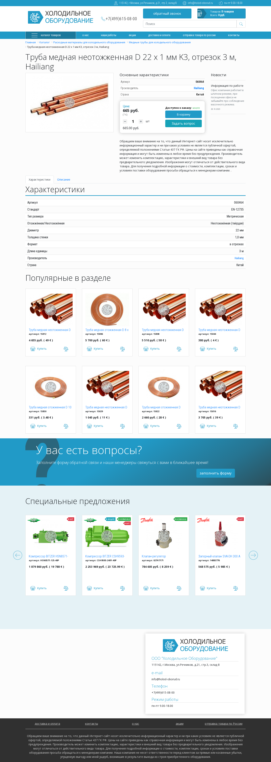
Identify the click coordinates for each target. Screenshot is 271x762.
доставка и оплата (159, 35)
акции (180, 723)
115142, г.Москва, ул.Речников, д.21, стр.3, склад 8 (148, 3)
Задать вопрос (183, 123)
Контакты (233, 35)
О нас (85, 35)
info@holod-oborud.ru (200, 3)
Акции (132, 35)
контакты (91, 723)
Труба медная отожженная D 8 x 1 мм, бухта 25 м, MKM (107, 330)
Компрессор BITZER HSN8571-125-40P (48, 556)
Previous (17, 555)
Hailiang (199, 88)
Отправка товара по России (199, 35)
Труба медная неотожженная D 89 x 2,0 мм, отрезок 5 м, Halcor (163, 330)
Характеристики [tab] (39, 179)
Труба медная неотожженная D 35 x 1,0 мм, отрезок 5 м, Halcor (106, 407)
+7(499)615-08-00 (121, 18)
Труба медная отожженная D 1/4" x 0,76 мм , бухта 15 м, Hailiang (161, 407)
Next (253, 555)
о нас (135, 723)
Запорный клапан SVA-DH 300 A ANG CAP (219, 556)
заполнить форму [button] (216, 473)
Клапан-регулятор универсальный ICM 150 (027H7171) (158, 556)
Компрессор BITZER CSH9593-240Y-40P (105, 556)
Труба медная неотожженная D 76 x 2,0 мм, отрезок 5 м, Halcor (50, 330)
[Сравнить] (66, 588)
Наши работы (108, 35)
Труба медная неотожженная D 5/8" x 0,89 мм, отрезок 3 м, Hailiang (219, 330)
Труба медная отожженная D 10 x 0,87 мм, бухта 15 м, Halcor (50, 407)
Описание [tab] (63, 179)
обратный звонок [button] (167, 13)
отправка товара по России (223, 723)
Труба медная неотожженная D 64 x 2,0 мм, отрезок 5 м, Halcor (219, 407)
